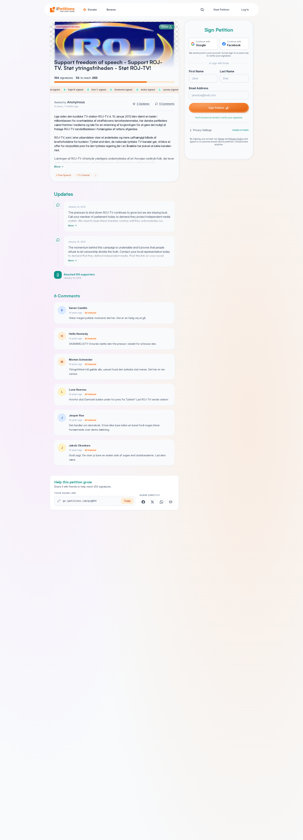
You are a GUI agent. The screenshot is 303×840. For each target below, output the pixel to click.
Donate (92, 9)
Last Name (227, 71)
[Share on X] (152, 502)
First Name (196, 71)
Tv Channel (83, 175)
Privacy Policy (236, 139)
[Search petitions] (202, 9)
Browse (111, 9)
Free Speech (63, 175)
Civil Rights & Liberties (68, 26)
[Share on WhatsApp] (161, 502)
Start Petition (221, 9)
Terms (221, 139)
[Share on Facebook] (143, 502)
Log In (245, 9)
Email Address (198, 88)
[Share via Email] (170, 502)
